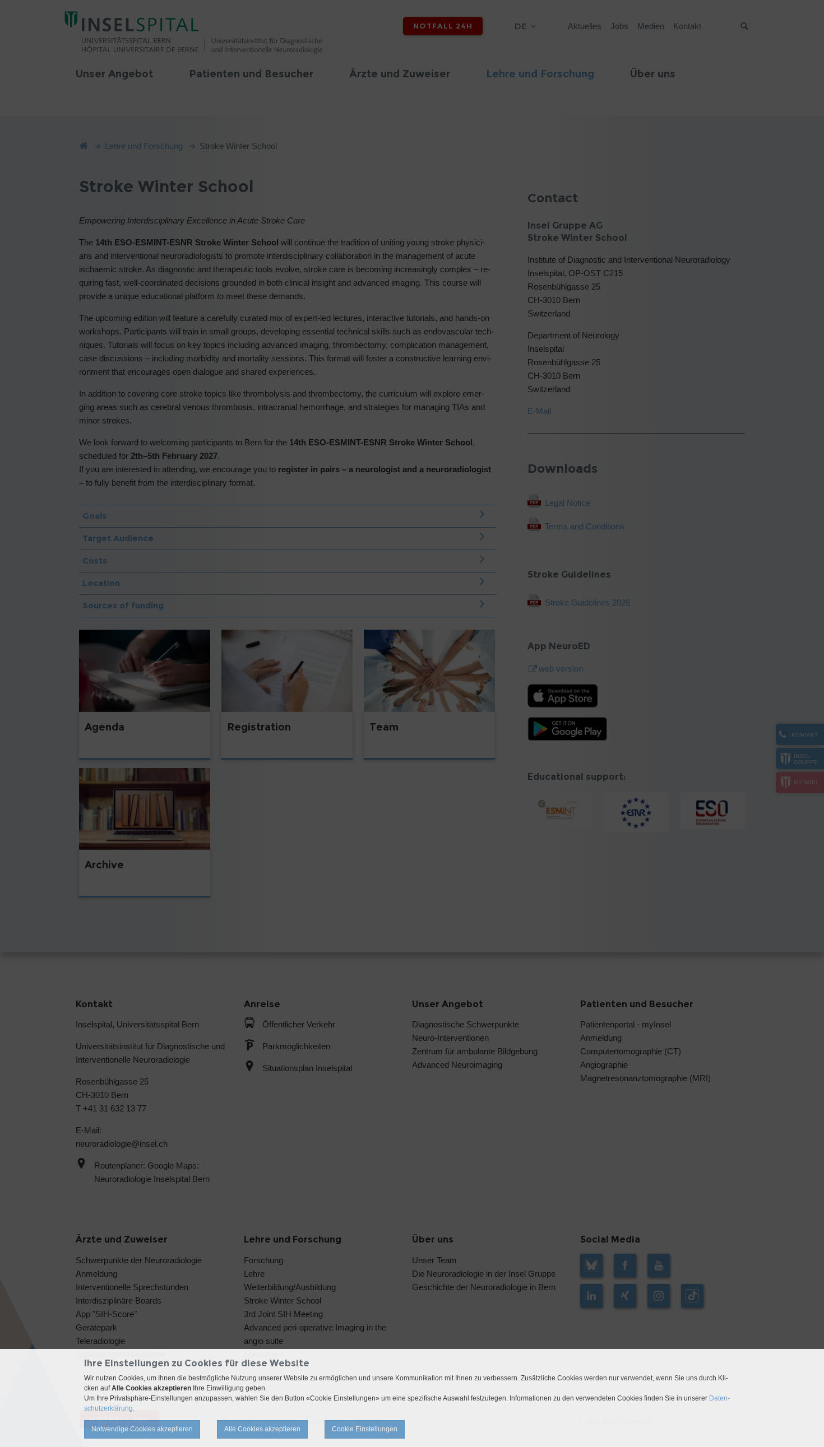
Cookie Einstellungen (364, 1429)
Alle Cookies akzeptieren (262, 1429)
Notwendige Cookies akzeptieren (142, 1429)
